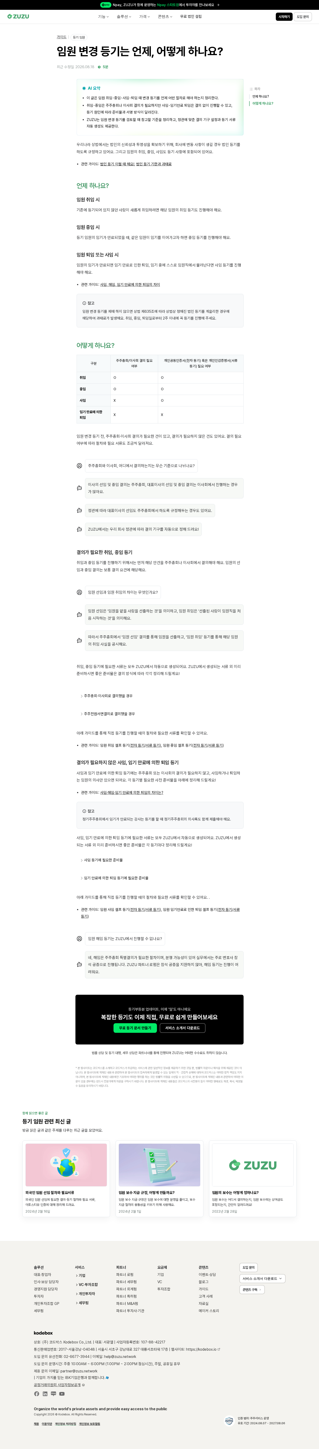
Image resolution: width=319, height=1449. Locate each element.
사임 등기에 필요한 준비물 (103, 860)
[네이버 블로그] (53, 1395)
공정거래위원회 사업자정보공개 (57, 1385)
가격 (143, 16)
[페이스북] (36, 1395)
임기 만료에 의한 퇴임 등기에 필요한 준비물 (116, 878)
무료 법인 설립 (191, 16)
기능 (102, 16)
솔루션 (122, 16)
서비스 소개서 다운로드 (182, 1028)
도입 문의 (249, 1267)
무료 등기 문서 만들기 (135, 1028)
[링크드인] (45, 1395)
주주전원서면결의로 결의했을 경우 (109, 714)
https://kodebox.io (201, 1349)
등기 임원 (79, 37)
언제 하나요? (260, 96)
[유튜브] (62, 1395)
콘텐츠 (163, 16)
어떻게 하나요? (262, 103)
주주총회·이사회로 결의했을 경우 (108, 696)
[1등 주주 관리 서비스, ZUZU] (18, 17)
